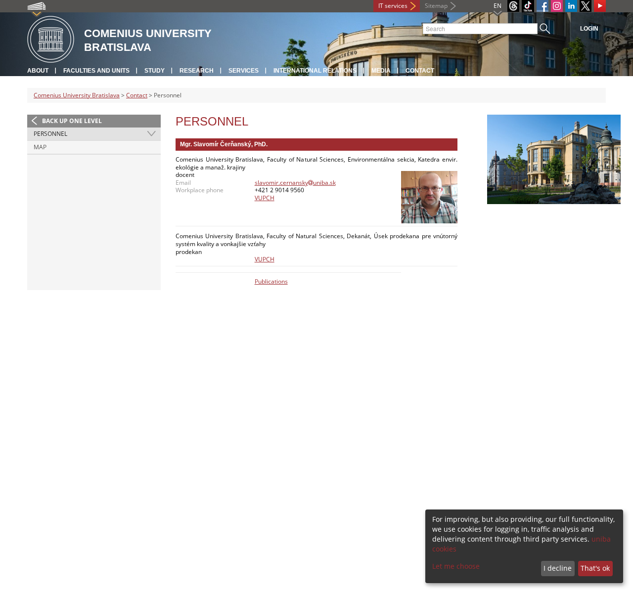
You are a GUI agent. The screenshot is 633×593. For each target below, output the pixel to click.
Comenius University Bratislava (77, 95)
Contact (420, 70)
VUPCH (264, 198)
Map (40, 147)
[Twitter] (585, 6)
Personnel (50, 133)
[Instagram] (557, 6)
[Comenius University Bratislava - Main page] (50, 40)
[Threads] (513, 6)
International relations (315, 70)
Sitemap (436, 5)
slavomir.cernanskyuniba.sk (295, 182)
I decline (557, 568)
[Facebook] (542, 6)
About (37, 70)
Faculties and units (96, 70)
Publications (271, 281)
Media (381, 70)
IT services (392, 5)
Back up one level (72, 121)
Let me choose (456, 566)
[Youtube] (600, 6)
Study (154, 70)
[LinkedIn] (571, 6)
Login (589, 28)
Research (197, 70)
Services (243, 70)
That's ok (595, 568)
